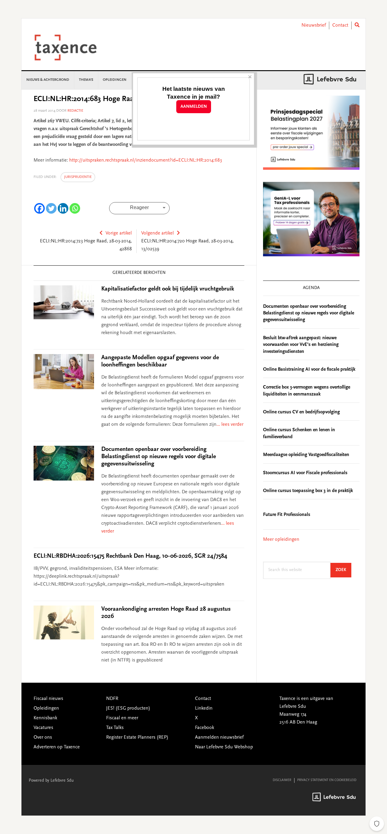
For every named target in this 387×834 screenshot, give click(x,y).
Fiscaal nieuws (48, 698)
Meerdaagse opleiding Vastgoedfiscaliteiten (306, 454)
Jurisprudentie (78, 177)
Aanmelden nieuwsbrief (219, 737)
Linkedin (204, 708)
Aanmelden (193, 106)
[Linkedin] (63, 208)
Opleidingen (46, 708)
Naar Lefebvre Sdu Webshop (224, 747)
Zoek (343, 570)
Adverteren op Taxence (57, 747)
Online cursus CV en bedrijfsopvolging (301, 412)
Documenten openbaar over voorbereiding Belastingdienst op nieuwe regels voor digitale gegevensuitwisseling (158, 456)
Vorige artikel (119, 233)
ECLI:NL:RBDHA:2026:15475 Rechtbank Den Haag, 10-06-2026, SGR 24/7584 (130, 556)
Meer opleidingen (281, 539)
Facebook (204, 727)
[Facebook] (39, 208)
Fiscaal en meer (122, 718)
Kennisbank (45, 718)
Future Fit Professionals (286, 514)
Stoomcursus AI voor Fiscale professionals (305, 473)
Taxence (73, 47)
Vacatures (43, 727)
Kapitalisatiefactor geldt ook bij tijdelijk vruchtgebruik (167, 289)
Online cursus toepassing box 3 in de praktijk (308, 490)
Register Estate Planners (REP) (137, 737)
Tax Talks (115, 727)
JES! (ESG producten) (128, 708)
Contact (340, 25)
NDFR (112, 698)
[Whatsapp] (75, 208)
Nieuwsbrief (313, 25)
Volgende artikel (157, 233)
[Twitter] (51, 208)
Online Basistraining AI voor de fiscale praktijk (309, 369)
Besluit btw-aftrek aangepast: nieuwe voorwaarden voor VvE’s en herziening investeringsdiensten (301, 345)
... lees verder (229, 424)
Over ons (43, 737)
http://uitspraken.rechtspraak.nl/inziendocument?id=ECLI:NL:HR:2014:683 (145, 160)
